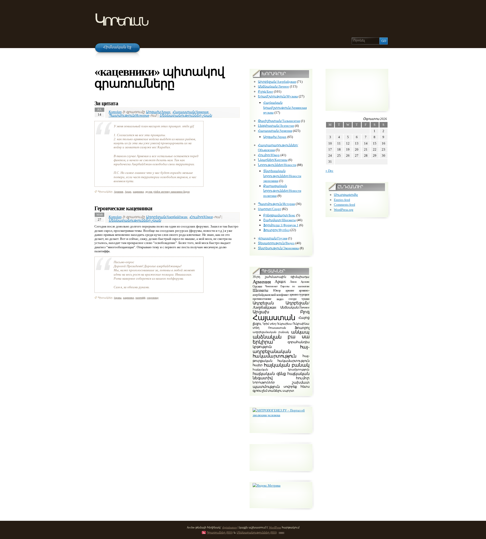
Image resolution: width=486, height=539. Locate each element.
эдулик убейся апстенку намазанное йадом (167, 191)
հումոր (302, 378)
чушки (305, 299)
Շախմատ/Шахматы (279, 220)
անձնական (267, 337)
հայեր (257, 365)
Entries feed (342, 200)
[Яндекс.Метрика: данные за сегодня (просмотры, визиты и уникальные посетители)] (266, 485)
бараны (118, 297)
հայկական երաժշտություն (281, 369)
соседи (292, 299)
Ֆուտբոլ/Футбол (276, 230)
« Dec (329, 171)
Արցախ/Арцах (158, 112)
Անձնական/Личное (273, 86)
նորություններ (264, 382)
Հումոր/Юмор (201, 217)
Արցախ (261, 311)
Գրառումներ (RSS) (220, 532)
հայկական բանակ (286, 365)
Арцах (128, 191)
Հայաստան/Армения (190, 112)
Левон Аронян (299, 281)
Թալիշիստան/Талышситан (279, 121)
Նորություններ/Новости (277, 165)
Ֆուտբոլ (302, 328)
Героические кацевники (123, 208)
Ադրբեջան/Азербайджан (166, 217)
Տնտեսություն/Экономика (278, 248)
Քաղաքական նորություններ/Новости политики (282, 191)
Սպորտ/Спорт (269, 209)
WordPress (275, 527)
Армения (118, 191)
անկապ (300, 332)
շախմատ (300, 382)
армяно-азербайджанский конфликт (281, 293)
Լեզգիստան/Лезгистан (276, 126)
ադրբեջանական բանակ (271, 332)
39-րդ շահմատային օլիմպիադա (281, 277)
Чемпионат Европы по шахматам (287, 286)
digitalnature (229, 527)
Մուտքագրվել (346, 195)
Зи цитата (106, 103)
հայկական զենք (269, 374)
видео (280, 299)
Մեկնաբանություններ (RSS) (257, 532)
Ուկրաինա (284, 323)
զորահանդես (298, 342)
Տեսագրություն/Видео (276, 243)
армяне (290, 290)
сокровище (152, 297)
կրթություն (262, 347)
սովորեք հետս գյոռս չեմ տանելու (281, 389)
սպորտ (288, 390)
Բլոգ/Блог (265, 91)
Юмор (277, 290)
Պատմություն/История (129, 115)
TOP (281, 533)
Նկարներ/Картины (273, 160)
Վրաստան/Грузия (272, 238)
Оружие (257, 286)
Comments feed (344, 204)
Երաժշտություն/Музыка (278, 96)
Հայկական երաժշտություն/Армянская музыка (285, 107)
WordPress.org (343, 210)
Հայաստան (274, 318)
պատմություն (266, 386)
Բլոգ (304, 311)
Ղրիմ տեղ (269, 323)
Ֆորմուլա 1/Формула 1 (280, 225)
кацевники (138, 191)
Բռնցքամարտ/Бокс (279, 215)
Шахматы (260, 290)
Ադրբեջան (263, 303)
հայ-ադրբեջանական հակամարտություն (281, 351)
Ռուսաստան (277, 327)
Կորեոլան (120, 20)
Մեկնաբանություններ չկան (185, 115)
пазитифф (140, 297)
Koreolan (115, 112)
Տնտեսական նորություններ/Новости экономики (282, 176)
